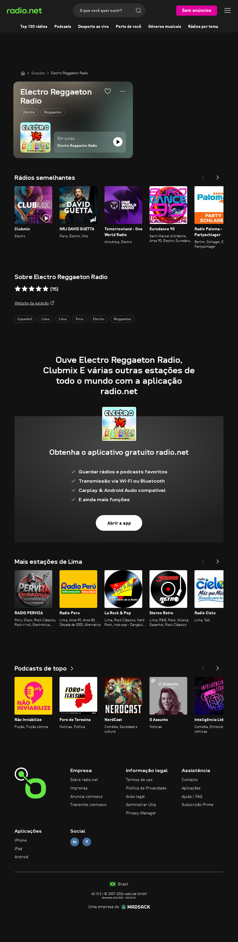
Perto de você (128, 27)
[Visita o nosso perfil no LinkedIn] (74, 842)
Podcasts (62, 27)
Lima (45, 319)
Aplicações (191, 788)
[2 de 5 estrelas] (24, 288)
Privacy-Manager (141, 813)
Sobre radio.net (84, 780)
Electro (29, 112)
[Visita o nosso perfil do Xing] (86, 842)
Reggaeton (53, 112)
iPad (18, 849)
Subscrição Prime (197, 805)
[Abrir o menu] (227, 10)
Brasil (122, 884)
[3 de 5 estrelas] (31, 288)
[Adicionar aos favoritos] (107, 91)
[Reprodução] (117, 141)
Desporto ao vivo (93, 27)
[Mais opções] (122, 91)
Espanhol (24, 319)
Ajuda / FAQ (192, 797)
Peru (80, 319)
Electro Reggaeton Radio (77, 146)
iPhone (21, 840)
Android (21, 857)
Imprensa (78, 788)
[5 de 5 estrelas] (45, 288)
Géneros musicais (164, 27)
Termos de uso (139, 780)
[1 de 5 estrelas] (17, 288)
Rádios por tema (203, 27)
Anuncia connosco (86, 797)
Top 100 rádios (33, 27)
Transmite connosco (88, 805)
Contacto (190, 780)
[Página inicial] (23, 73)
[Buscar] (138, 10)
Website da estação (32, 303)
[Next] (217, 176)
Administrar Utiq (141, 805)
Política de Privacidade (146, 788)
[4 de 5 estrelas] (38, 288)
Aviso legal (135, 797)
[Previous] (203, 176)
